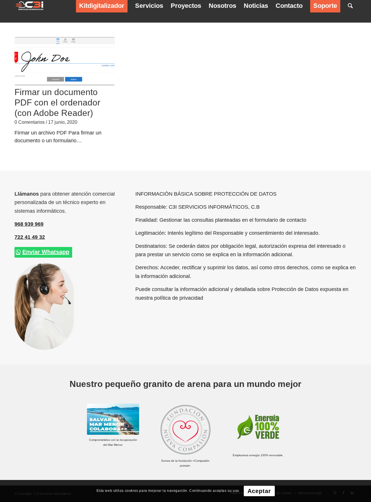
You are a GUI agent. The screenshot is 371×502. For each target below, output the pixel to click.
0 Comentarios (29, 122)
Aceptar (259, 491)
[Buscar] (350, 6)
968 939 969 (28, 224)
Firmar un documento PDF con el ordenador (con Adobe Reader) (57, 102)
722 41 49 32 (29, 237)
